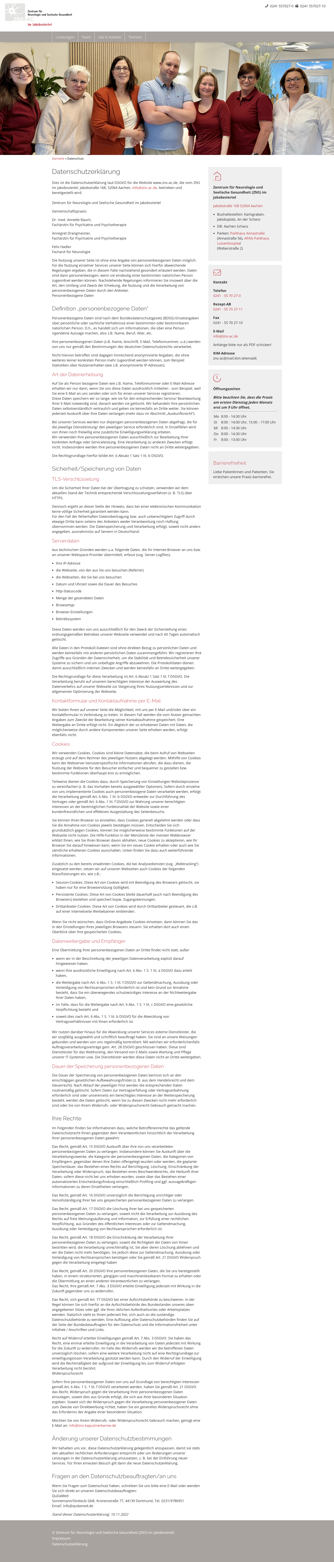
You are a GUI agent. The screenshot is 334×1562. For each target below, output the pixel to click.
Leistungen (65, 37)
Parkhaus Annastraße (247, 233)
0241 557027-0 (281, 6)
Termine (135, 37)
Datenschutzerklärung (70, 1544)
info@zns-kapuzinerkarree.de (92, 1425)
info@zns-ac (142, 187)
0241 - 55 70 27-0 (227, 295)
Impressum (61, 1538)
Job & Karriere (109, 37)
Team (86, 37)
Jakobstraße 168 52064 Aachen (238, 205)
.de (154, 187)
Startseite (58, 158)
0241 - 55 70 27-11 (228, 309)
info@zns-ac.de (225, 336)
